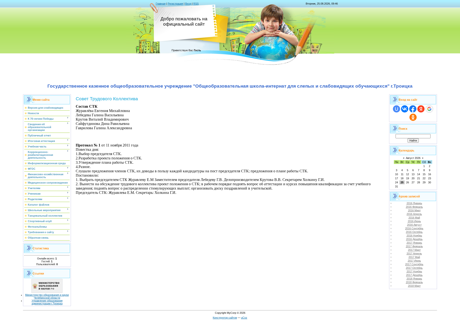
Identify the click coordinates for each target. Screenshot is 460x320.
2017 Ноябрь (414, 271)
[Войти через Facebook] (412, 108)
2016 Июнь (414, 221)
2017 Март (414, 249)
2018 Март (414, 285)
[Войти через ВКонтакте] (404, 108)
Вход (188, 3)
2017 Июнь (414, 260)
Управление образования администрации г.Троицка (47, 302)
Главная (161, 3)
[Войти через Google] (429, 109)
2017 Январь (414, 242)
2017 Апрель (414, 253)
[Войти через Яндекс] (421, 108)
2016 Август (414, 224)
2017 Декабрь (414, 275)
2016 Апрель (414, 214)
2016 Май (414, 217)
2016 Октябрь (414, 231)
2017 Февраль (414, 246)
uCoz (244, 317)
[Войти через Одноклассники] (413, 117)
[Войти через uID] (396, 108)
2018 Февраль (414, 282)
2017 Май (414, 257)
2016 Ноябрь (414, 235)
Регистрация (175, 3)
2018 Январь (414, 278)
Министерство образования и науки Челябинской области (47, 296)
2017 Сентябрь (414, 264)
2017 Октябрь (414, 267)
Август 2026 (413, 158)
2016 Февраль (414, 206)
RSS (196, 3)
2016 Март (414, 210)
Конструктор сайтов (225, 317)
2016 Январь (414, 203)
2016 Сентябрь (414, 228)
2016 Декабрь (414, 239)
